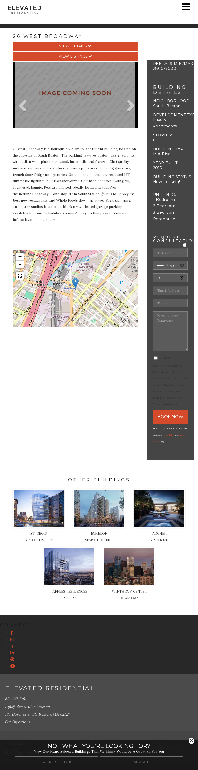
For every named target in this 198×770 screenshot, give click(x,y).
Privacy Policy (168, 435)
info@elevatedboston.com (27, 706)
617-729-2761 (16, 698)
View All (141, 762)
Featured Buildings (56, 762)
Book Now (170, 416)
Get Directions (17, 721)
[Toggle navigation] (186, 7)
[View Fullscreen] (20, 276)
